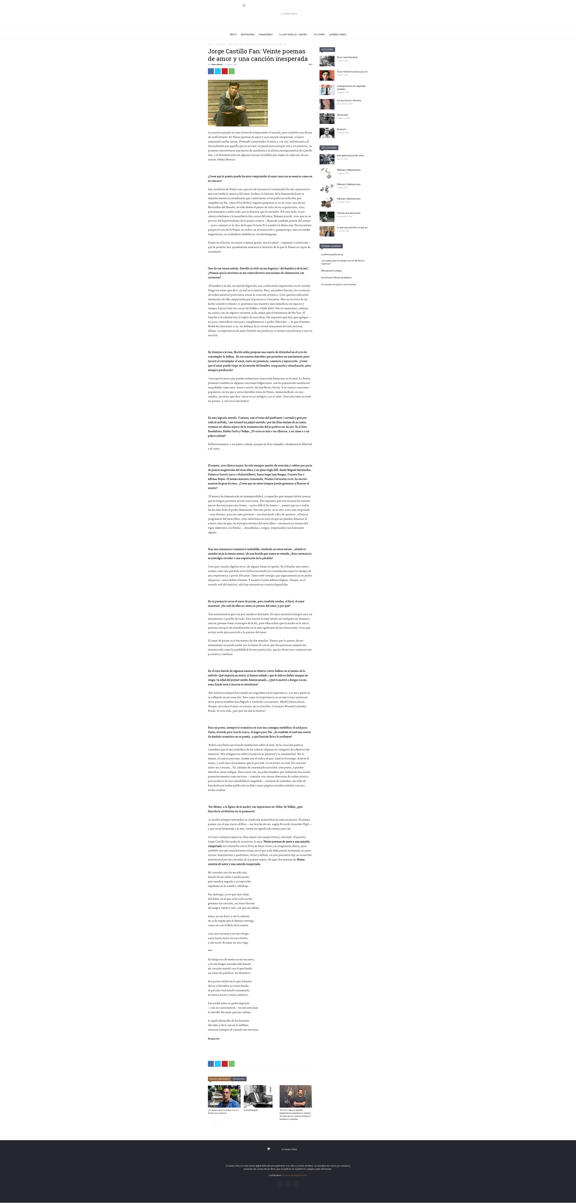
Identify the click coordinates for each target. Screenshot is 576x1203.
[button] (364, 34)
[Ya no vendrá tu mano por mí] (327, 75)
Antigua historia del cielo (350, 155)
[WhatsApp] (232, 71)
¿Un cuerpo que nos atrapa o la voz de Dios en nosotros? (342, 262)
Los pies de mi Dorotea (349, 100)
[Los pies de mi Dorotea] (327, 104)
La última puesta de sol (332, 254)
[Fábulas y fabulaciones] (327, 173)
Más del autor (239, 1079)
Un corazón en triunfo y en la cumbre (338, 284)
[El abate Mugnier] (260, 1096)
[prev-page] (210, 1125)
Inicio (233, 34)
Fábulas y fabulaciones (349, 169)
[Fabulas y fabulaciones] (327, 202)
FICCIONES (327, 49)
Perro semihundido (347, 57)
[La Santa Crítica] (288, 14)
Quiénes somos (337, 34)
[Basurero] (327, 133)
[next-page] (214, 1125)
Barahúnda (266, 34)
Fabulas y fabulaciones (349, 198)
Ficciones (319, 34)
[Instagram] (288, 1184)
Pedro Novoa (217, 64)
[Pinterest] (225, 71)
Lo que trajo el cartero (293, 34)
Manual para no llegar (331, 270)
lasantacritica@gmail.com (294, 1175)
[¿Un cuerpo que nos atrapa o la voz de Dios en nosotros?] (224, 1096)
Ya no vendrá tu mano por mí (352, 71)
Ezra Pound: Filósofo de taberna (336, 277)
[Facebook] (211, 71)
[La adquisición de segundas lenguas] (327, 90)
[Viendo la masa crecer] (327, 217)
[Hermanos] (327, 118)
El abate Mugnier (251, 1110)
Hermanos (342, 114)
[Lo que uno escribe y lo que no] (327, 231)
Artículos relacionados (219, 1079)
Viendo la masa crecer (348, 213)
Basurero (341, 129)
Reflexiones (248, 34)
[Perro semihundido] (327, 61)
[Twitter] (218, 71)
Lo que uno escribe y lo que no (352, 227)
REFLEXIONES (329, 147)
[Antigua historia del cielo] (327, 159)
